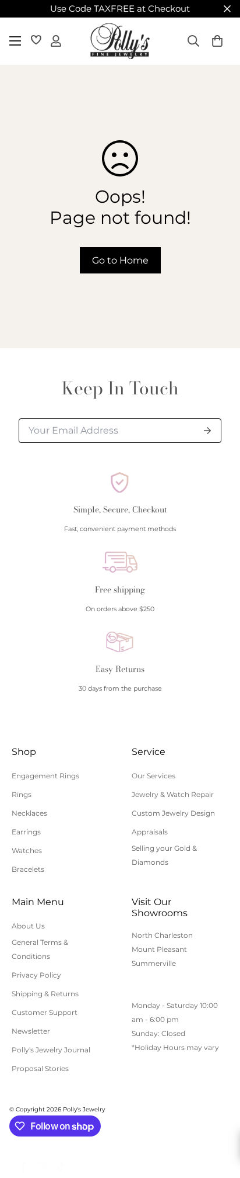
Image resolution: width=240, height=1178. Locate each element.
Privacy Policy (36, 975)
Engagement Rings (45, 775)
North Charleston (162, 935)
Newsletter (31, 1031)
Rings (21, 794)
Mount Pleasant (159, 949)
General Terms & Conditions (40, 949)
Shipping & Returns (45, 993)
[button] (217, 40)
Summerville (154, 963)
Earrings (26, 831)
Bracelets (28, 869)
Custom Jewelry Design (173, 813)
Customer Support (44, 1012)
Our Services (153, 775)
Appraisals (150, 831)
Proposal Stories (40, 1068)
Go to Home (120, 260)
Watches (27, 850)
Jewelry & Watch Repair (173, 794)
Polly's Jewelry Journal (51, 1049)
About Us (28, 925)
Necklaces (29, 813)
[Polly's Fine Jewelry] (120, 41)
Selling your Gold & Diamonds (164, 855)
